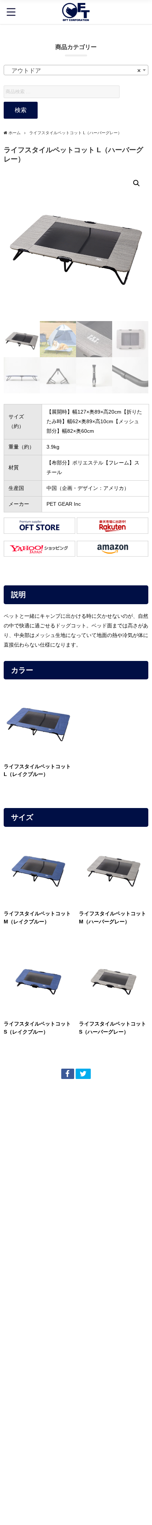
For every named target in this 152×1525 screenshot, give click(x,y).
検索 (21, 110)
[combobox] (76, 70)
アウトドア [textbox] (74, 70)
